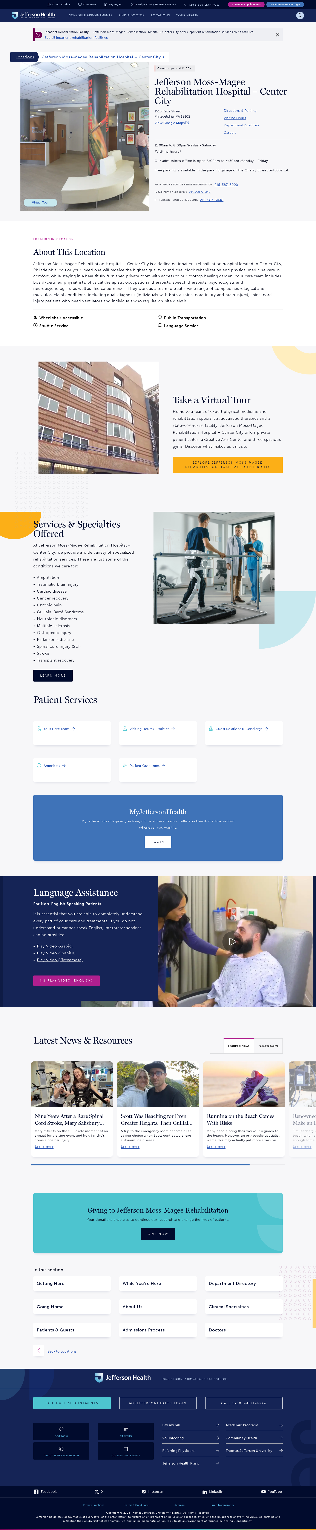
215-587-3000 (226, 185)
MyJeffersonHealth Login (285, 4)
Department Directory (241, 125)
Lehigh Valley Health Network (156, 4)
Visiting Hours (235, 118)
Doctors (217, 1330)
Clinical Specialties (229, 1306)
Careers (230, 133)
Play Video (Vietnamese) (60, 960)
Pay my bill (116, 4)
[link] (76, 38)
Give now (89, 4)
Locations (25, 57)
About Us (132, 1306)
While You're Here (142, 1283)
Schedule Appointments (246, 4)
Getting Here (50, 1283)
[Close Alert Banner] (277, 35)
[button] (140, 1164)
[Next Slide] (290, 1105)
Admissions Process (144, 1330)
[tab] (239, 1045)
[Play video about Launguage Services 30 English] (197, 941)
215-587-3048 (211, 200)
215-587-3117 (199, 192)
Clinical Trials (61, 4)
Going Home (50, 1306)
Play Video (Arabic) (55, 946)
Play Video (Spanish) (56, 953)
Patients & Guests (55, 1330)
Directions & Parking (240, 111)
